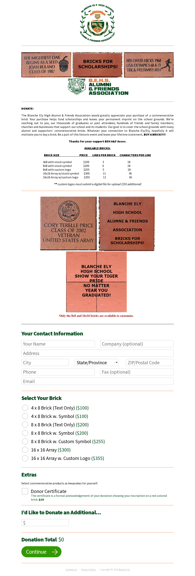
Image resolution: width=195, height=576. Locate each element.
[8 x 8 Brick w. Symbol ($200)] (28, 433)
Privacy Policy (88, 569)
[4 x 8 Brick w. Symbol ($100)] (28, 417)
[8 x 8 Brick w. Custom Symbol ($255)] (28, 442)
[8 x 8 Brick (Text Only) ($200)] (28, 425)
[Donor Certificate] (28, 492)
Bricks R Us (124, 569)
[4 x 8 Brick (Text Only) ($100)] (28, 408)
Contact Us (71, 569)
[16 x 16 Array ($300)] (28, 450)
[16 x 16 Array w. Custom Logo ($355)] (28, 459)
